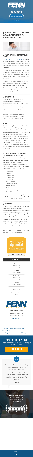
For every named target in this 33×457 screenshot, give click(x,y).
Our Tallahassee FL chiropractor (12, 59)
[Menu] (16, 454)
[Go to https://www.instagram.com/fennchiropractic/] (18, 12)
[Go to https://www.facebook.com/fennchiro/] (12, 12)
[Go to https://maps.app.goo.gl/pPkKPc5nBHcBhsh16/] (21, 12)
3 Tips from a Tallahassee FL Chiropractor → (18, 333)
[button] (16, 349)
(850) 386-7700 (16, 318)
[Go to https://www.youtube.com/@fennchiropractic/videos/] (15, 12)
